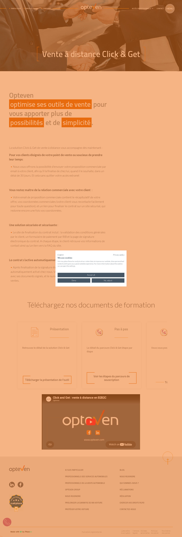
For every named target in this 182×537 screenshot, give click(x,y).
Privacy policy (118, 255)
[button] (61, 255)
